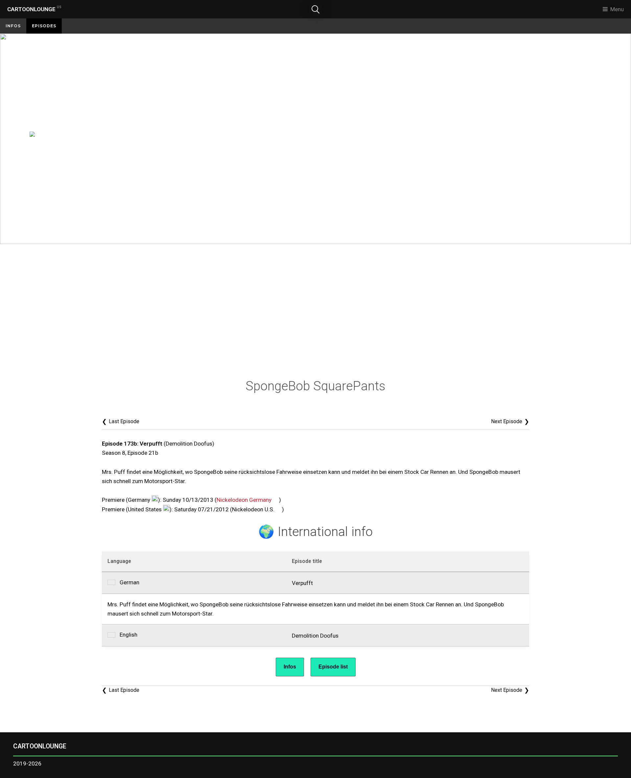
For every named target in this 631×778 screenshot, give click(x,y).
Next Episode (510, 421)
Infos (13, 25)
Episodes (44, 25)
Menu (617, 9)
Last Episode (120, 421)
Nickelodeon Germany (244, 500)
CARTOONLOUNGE (34, 8)
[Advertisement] (315, 313)
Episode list (333, 666)
